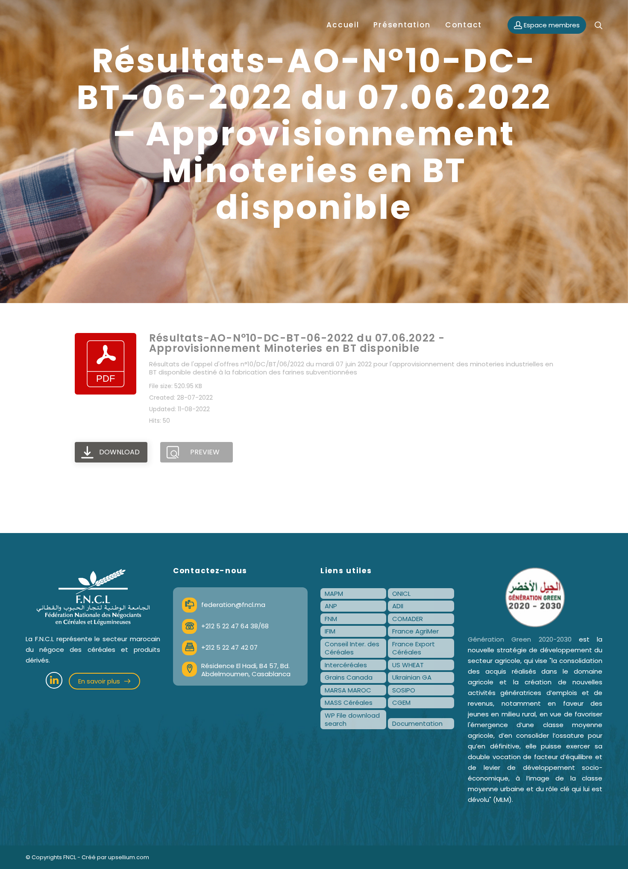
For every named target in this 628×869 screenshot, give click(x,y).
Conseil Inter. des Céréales (352, 648)
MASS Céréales (349, 702)
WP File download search (352, 719)
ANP (331, 605)
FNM (331, 618)
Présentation (402, 25)
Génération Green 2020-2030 (520, 639)
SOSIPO (403, 690)
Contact (463, 25)
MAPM (334, 593)
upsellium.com (128, 857)
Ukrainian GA (411, 677)
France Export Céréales (413, 648)
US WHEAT (408, 664)
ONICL (401, 593)
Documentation (417, 723)
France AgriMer (415, 631)
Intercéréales (346, 664)
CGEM (401, 702)
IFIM (330, 631)
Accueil (342, 25)
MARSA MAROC (348, 690)
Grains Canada (349, 677)
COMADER (407, 618)
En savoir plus (100, 681)
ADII (397, 605)
